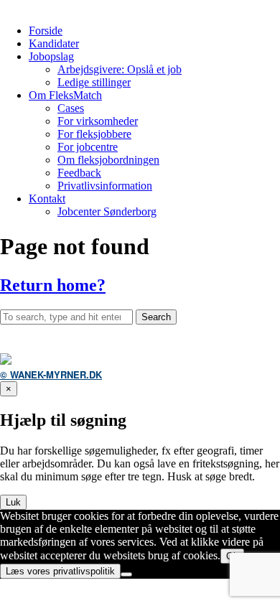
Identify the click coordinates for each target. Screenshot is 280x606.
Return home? (53, 285)
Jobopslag (51, 56)
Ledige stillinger (94, 82)
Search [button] (156, 317)
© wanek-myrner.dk (51, 374)
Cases (70, 108)
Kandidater (54, 43)
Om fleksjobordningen (108, 160)
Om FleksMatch (65, 95)
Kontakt (47, 198)
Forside (45, 30)
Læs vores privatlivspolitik (60, 571)
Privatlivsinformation (104, 186)
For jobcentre (87, 147)
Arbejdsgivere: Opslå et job (119, 69)
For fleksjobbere (94, 134)
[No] (126, 574)
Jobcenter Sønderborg (107, 211)
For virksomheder (97, 121)
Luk (13, 502)
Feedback (79, 173)
